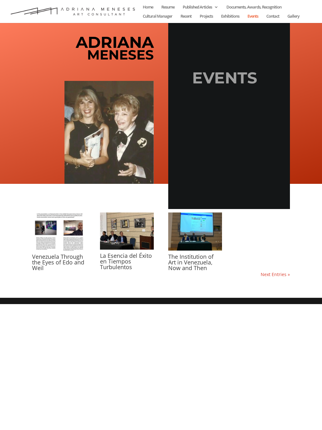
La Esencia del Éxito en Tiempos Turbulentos (126, 261)
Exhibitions (230, 16)
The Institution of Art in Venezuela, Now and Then (191, 262)
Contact (272, 16)
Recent (186, 16)
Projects (206, 16)
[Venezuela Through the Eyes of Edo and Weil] (59, 231)
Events (252, 16)
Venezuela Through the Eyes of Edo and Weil (58, 262)
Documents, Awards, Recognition (253, 7)
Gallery (293, 16)
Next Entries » (275, 274)
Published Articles (197, 7)
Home (148, 7)
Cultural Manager (157, 16)
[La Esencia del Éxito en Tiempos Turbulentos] (127, 231)
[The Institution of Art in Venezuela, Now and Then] (195, 231)
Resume (168, 7)
